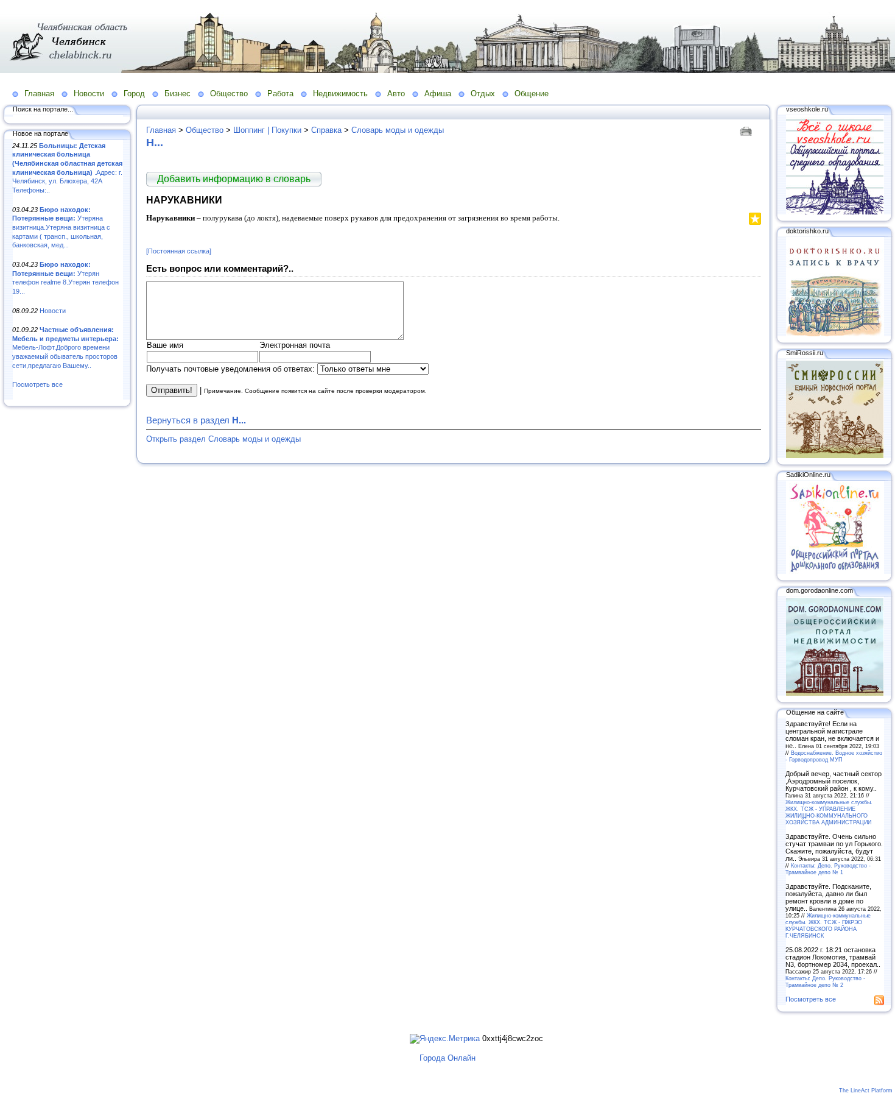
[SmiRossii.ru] (834, 455)
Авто (396, 93)
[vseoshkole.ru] (834, 212)
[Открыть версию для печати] (747, 130)
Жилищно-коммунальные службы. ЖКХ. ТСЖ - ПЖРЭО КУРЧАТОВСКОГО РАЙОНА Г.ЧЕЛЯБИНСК (828, 925)
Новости (89, 93)
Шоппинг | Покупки (267, 130)
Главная (39, 93)
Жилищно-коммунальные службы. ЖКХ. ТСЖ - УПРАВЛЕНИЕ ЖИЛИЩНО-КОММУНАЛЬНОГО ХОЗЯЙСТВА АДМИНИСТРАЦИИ (828, 812)
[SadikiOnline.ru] (834, 571)
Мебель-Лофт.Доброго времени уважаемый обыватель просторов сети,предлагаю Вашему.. (65, 347)
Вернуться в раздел (196, 420)
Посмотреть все (37, 384)
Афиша (437, 93)
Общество (229, 93)
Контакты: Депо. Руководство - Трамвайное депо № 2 (825, 981)
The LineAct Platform (866, 1090)
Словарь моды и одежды (397, 130)
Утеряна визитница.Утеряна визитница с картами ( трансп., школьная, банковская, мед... (61, 227)
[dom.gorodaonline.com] (834, 693)
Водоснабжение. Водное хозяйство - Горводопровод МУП (833, 756)
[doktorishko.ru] (834, 334)
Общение (531, 93)
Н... (154, 142)
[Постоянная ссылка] (178, 251)
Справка (326, 130)
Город (134, 93)
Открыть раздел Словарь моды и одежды (223, 439)
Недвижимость (340, 93)
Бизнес (177, 93)
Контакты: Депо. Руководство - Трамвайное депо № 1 (828, 868)
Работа (280, 93)
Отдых (483, 93)
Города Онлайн (447, 1057)
